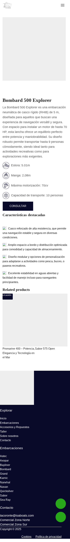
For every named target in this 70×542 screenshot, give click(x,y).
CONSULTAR (18, 206)
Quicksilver (6, 491)
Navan (4, 486)
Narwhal (5, 482)
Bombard (5, 469)
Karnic (4, 477)
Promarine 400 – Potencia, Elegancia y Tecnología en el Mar (19, 353)
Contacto (5, 440)
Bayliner (5, 465)
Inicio (3, 418)
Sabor (3, 495)
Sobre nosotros (9, 436)
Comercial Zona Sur (13, 524)
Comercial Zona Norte (15, 520)
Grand (3, 473)
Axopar (4, 460)
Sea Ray (5, 499)
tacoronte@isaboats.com (17, 515)
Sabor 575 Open (45, 348)
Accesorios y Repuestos (14, 427)
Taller (3, 431)
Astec (3, 456)
